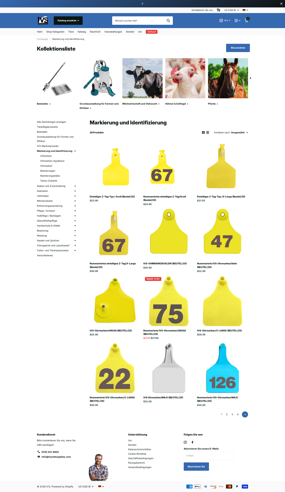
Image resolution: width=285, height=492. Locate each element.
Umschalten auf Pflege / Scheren (75, 211)
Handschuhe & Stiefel (48, 225)
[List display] (207, 132)
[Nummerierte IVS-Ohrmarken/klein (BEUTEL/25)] (222, 234)
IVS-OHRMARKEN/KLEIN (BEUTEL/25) (165, 263)
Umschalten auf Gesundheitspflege (75, 220)
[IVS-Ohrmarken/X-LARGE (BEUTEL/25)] (222, 300)
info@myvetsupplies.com (56, 456)
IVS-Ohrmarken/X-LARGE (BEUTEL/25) (219, 330)
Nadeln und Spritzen (48, 240)
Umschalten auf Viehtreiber (75, 196)
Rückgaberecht (136, 462)
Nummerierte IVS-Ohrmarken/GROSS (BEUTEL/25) (164, 332)
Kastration (42, 190)
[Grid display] (203, 132)
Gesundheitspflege (47, 220)
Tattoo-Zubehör (48, 180)
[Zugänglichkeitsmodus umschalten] (218, 10)
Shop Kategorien (55, 31)
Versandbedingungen (139, 467)
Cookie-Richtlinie (137, 453)
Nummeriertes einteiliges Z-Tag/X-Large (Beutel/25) (113, 265)
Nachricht (95, 31)
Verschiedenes (45, 255)
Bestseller (42, 131)
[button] (250, 78)
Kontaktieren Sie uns (202, 10)
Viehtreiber (43, 195)
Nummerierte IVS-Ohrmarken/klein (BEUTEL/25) (217, 265)
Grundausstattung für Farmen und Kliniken (55, 138)
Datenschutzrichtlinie (139, 449)
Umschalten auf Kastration (75, 191)
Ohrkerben (46, 155)
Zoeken (168, 20)
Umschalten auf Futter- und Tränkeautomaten (75, 250)
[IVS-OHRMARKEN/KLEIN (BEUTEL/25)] (168, 234)
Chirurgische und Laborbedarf (53, 245)
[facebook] (192, 442)
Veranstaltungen (113, 31)
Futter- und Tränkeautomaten (53, 250)
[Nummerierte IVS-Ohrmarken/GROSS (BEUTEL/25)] (168, 300)
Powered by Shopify (62, 486)
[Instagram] (185, 442)
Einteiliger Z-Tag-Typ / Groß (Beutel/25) (112, 196)
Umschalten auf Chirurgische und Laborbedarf (75, 245)
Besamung (42, 230)
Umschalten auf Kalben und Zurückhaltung (75, 186)
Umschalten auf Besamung (75, 230)
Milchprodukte (45, 200)
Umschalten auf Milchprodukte (75, 201)
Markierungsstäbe (50, 175)
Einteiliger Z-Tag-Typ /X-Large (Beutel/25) (221, 196)
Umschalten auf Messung (75, 235)
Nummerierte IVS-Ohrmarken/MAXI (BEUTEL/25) (217, 399)
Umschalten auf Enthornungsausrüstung (75, 206)
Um (140, 31)
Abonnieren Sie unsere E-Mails (201, 448)
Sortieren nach (222, 132)
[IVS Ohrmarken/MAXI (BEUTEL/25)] (168, 368)
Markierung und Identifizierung (54, 151)
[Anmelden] (237, 20)
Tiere (71, 31)
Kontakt (130, 31)
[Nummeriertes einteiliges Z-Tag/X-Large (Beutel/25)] (115, 234)
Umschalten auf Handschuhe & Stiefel (75, 225)
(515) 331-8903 (50, 452)
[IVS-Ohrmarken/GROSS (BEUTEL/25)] (115, 300)
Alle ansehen (238, 47)
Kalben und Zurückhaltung (51, 186)
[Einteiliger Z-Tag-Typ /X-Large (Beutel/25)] (222, 167)
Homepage (42, 39)
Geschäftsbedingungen (140, 458)
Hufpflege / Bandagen (49, 215)
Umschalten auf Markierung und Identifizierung (75, 151)
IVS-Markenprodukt (48, 146)
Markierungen (47, 170)
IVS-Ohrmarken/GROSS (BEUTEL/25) (111, 330)
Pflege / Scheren (46, 210)
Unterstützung (137, 434)
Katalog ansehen (67, 20)
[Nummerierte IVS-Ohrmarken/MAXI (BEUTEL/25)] (222, 368)
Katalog (82, 31)
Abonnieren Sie (196, 466)
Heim (39, 31)
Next (245, 414)
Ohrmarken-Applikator (52, 160)
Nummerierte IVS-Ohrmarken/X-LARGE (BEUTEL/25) (112, 399)
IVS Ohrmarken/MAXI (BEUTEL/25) (163, 397)
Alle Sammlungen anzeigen (51, 121)
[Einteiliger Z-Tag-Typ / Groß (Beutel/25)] (115, 167)
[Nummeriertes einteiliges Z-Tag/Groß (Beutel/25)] (168, 167)
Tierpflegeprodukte (47, 126)
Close (281, 3)
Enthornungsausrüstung (50, 205)
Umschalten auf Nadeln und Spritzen (75, 240)
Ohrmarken (46, 165)
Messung (42, 235)
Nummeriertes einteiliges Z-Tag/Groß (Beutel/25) (164, 198)
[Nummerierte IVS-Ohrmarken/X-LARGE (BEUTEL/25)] (115, 368)
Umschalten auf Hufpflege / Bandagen (75, 215)
